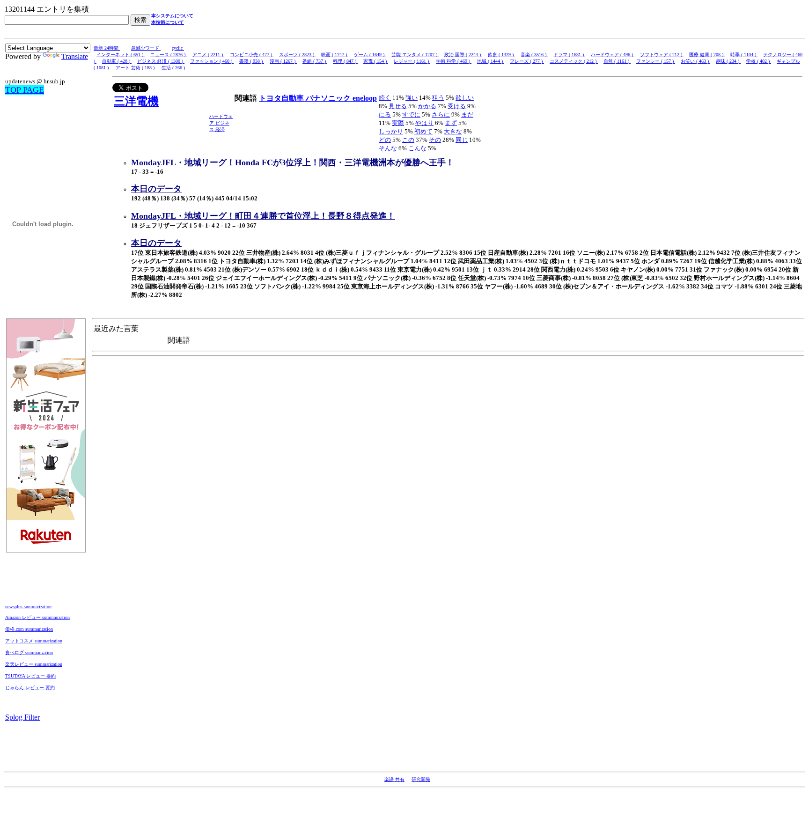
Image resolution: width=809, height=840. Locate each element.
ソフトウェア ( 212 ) (662, 54)
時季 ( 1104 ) (744, 54)
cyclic (178, 48)
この (408, 139)
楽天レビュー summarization (33, 664)
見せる (398, 106)
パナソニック (329, 98)
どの (385, 139)
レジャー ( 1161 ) (412, 61)
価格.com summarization (29, 629)
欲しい (465, 97)
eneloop (365, 98)
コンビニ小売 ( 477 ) (251, 54)
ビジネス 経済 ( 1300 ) (160, 61)
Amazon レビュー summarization (37, 617)
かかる (427, 106)
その (435, 139)
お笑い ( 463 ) (695, 61)
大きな (453, 131)
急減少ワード (146, 48)
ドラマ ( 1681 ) (569, 54)
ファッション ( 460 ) (212, 61)
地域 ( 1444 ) (490, 61)
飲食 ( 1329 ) (501, 54)
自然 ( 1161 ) (617, 61)
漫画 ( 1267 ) (283, 61)
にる (385, 114)
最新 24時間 (107, 48)
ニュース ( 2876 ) (168, 54)
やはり (424, 122)
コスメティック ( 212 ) (574, 61)
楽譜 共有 (394, 779)
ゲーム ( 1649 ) (370, 54)
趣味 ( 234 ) (728, 61)
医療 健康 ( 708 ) (707, 54)
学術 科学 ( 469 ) (453, 61)
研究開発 (421, 779)
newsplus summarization (28, 606)
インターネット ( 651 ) (120, 54)
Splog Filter (22, 717)
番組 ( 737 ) (314, 61)
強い (411, 97)
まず (451, 122)
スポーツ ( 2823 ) (297, 54)
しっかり (391, 131)
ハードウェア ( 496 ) (612, 54)
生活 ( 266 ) (174, 67)
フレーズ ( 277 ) (527, 61)
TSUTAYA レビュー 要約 (30, 675)
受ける (457, 106)
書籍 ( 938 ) (251, 61)
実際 (398, 122)
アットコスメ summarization (33, 640)
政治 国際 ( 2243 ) (463, 54)
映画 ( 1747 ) (334, 54)
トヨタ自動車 (282, 98)
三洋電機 (136, 101)
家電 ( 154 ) (375, 61)
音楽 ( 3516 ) (534, 54)
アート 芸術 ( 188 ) (136, 67)
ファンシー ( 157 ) (655, 61)
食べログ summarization (29, 652)
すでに (411, 114)
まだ (467, 114)
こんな (417, 148)
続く (385, 97)
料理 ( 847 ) (345, 61)
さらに (441, 114)
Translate (74, 56)
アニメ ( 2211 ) (208, 54)
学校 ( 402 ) (758, 61)
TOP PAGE (24, 90)
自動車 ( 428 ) (117, 61)
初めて (423, 131)
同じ (462, 139)
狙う (438, 97)
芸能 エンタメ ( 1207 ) (415, 54)
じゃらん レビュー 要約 (30, 687)
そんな (388, 148)
